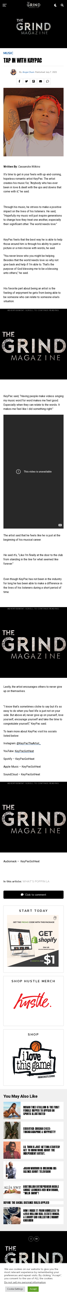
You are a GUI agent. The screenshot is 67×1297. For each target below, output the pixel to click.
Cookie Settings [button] (15, 1289)
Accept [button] (33, 1289)
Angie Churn (28, 72)
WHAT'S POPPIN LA (36, 881)
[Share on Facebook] (19, 81)
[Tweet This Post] (26, 81)
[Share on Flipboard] (33, 81)
